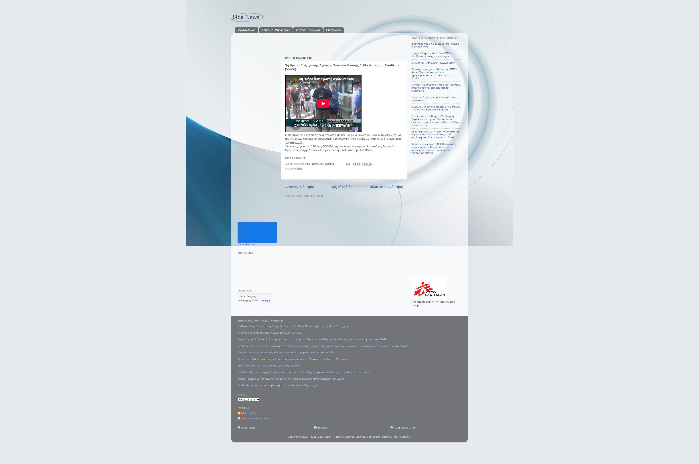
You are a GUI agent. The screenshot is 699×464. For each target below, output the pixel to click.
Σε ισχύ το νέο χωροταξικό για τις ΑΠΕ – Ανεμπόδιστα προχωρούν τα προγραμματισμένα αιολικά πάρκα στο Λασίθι (434, 74)
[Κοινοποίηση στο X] (363, 164)
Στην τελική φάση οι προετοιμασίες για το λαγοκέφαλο (268, 365)
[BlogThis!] (358, 164)
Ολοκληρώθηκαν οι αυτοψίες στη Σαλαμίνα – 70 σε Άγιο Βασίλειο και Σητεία (435, 108)
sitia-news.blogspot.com (255, 418)
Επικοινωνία (333, 29)
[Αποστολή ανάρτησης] (347, 163)
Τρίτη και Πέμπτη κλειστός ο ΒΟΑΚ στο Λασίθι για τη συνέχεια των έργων (433, 54)
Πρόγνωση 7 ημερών (250, 240)
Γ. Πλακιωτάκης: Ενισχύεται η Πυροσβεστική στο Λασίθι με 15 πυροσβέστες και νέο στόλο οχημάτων (295, 326)
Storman (386, 436)
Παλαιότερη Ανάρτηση (386, 187)
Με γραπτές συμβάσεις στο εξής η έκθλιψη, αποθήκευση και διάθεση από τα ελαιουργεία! (436, 87)
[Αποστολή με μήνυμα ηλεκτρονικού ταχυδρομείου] (354, 164)
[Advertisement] (331, 43)
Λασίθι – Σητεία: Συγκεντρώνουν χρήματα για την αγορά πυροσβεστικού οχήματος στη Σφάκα (291, 378)
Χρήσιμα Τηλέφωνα (308, 29)
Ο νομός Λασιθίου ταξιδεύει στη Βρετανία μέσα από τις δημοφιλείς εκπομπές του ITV (286, 352)
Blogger (406, 436)
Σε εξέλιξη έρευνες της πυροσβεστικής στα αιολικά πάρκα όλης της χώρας (280, 385)
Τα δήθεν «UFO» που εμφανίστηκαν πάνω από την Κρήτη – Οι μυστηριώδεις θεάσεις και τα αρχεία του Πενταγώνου (304, 372)
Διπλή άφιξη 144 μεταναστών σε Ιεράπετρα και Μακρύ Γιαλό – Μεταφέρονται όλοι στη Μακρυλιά (292, 359)
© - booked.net (246, 244)
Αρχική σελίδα (246, 29)
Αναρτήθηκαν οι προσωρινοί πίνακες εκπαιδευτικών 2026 (270, 333)
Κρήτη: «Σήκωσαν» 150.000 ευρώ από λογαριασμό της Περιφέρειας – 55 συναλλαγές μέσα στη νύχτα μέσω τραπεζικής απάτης (433, 148)
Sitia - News (248, 413)
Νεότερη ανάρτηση (299, 187)
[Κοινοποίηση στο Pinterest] (371, 164)
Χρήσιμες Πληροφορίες (276, 29)
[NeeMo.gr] (321, 428)
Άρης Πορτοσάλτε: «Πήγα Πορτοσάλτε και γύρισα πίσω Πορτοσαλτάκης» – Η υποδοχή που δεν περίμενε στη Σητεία (435, 134)
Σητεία (298, 169)
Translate (264, 300)
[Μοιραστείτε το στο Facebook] (367, 164)
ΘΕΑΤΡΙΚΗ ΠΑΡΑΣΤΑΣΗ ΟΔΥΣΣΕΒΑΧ (433, 63)
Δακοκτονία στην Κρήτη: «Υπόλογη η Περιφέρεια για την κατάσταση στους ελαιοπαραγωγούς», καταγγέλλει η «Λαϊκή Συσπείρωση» (435, 120)
